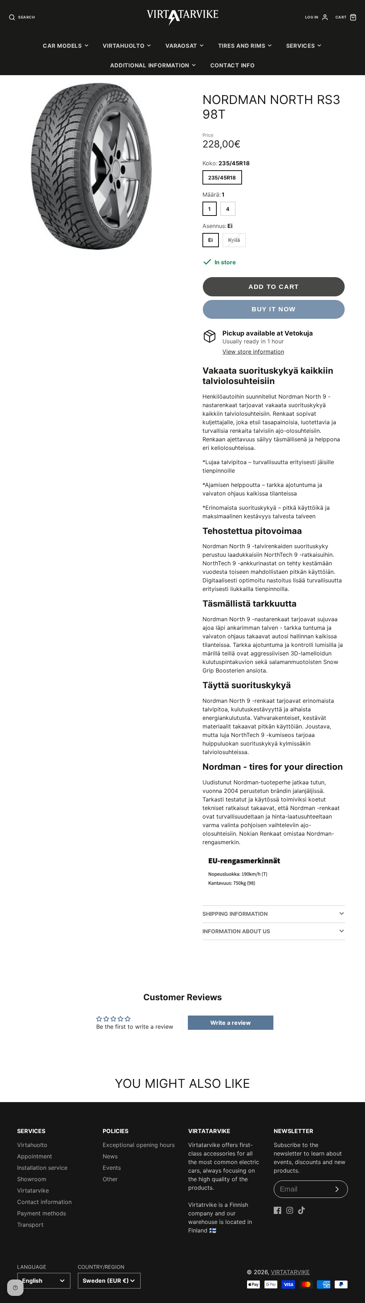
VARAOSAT (181, 45)
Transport (30, 1224)
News (110, 1156)
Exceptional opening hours (139, 1144)
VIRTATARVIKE (290, 1272)
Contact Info (232, 65)
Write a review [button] (230, 1022)
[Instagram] (290, 1210)
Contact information (44, 1201)
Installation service (42, 1167)
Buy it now (274, 309)
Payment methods (41, 1213)
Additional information (149, 65)
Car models (62, 45)
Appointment (34, 1156)
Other (110, 1179)
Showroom (31, 1179)
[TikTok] (301, 1210)
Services (300, 45)
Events (112, 1167)
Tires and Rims (242, 45)
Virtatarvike (33, 1190)
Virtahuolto (123, 45)
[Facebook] (278, 1210)
